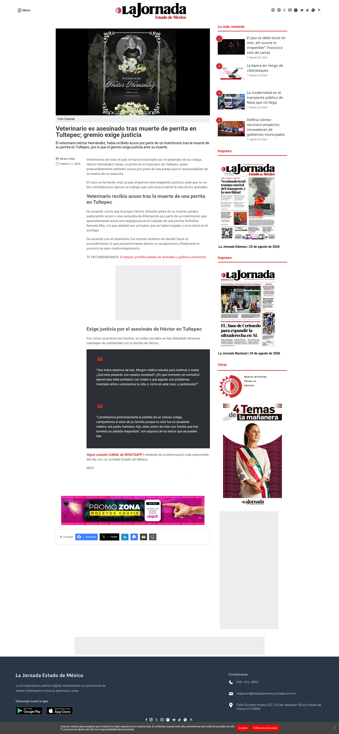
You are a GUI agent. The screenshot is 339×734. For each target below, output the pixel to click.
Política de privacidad (265, 728)
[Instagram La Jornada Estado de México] (279, 10)
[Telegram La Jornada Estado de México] (302, 10)
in (124, 537)
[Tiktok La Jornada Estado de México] (308, 10)
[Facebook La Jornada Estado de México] (273, 10)
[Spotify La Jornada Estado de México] (296, 10)
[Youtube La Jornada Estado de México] (290, 10)
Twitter (112, 537)
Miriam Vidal (67, 158)
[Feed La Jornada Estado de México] (319, 10)
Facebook (89, 537)
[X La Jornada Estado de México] (284, 10)
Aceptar (243, 728)
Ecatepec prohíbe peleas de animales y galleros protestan (163, 257)
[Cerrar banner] (334, 728)
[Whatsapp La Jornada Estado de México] (313, 10)
